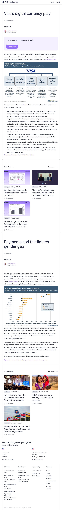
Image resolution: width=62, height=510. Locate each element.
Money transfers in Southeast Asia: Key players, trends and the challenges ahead (17, 429)
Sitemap (48, 486)
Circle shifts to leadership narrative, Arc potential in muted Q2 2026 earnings (43, 192)
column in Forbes (50, 59)
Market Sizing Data (9, 491)
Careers (48, 483)
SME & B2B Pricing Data (9, 476)
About (47, 470)
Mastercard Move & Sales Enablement (23, 480)
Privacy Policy (36, 473)
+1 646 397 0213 (37, 459)
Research (48, 478)
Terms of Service (36, 470)
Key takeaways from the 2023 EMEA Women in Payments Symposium (14, 397)
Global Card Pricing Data (9, 480)
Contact (48, 473)
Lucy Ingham (12, 264)
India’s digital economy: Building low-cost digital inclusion (42, 397)
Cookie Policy (36, 476)
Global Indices (8, 488)
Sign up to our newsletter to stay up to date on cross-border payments (26, 360)
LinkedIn (48, 488)
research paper (13, 281)
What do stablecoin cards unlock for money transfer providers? (15, 192)
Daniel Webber (12, 31)
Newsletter (49, 476)
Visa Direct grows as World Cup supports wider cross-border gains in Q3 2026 (16, 224)
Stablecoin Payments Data (10, 485)
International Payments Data (22, 471)
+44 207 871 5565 (7, 459)
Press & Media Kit (51, 481)
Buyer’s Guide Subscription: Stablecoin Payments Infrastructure (10, 496)
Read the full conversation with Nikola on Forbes (19, 155)
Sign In (52, 2)
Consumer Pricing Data (9, 471)
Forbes (25, 105)
